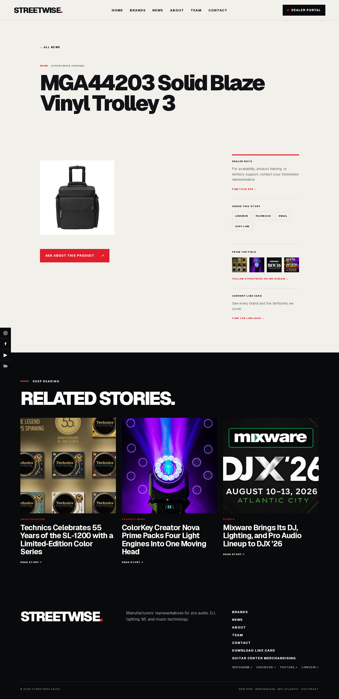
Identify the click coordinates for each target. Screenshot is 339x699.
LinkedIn (241, 215)
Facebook (263, 215)
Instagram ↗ (242, 667)
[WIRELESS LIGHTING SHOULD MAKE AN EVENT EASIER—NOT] (291, 264)
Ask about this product (74, 256)
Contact (217, 10)
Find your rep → (244, 189)
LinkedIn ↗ (310, 667)
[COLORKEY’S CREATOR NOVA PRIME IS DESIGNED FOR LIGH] (256, 264)
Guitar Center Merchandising (264, 658)
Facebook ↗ (266, 667)
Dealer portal (306, 10)
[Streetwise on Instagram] (5, 333)
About (177, 10)
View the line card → (248, 318)
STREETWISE (38, 10)
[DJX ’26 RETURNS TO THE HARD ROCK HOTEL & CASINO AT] (274, 264)
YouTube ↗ (289, 667)
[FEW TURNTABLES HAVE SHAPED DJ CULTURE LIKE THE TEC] (239, 264)
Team (196, 10)
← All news (50, 47)
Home (117, 10)
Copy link (242, 226)
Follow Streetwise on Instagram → (260, 278)
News (157, 10)
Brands (138, 10)
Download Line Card (253, 650)
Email (283, 215)
